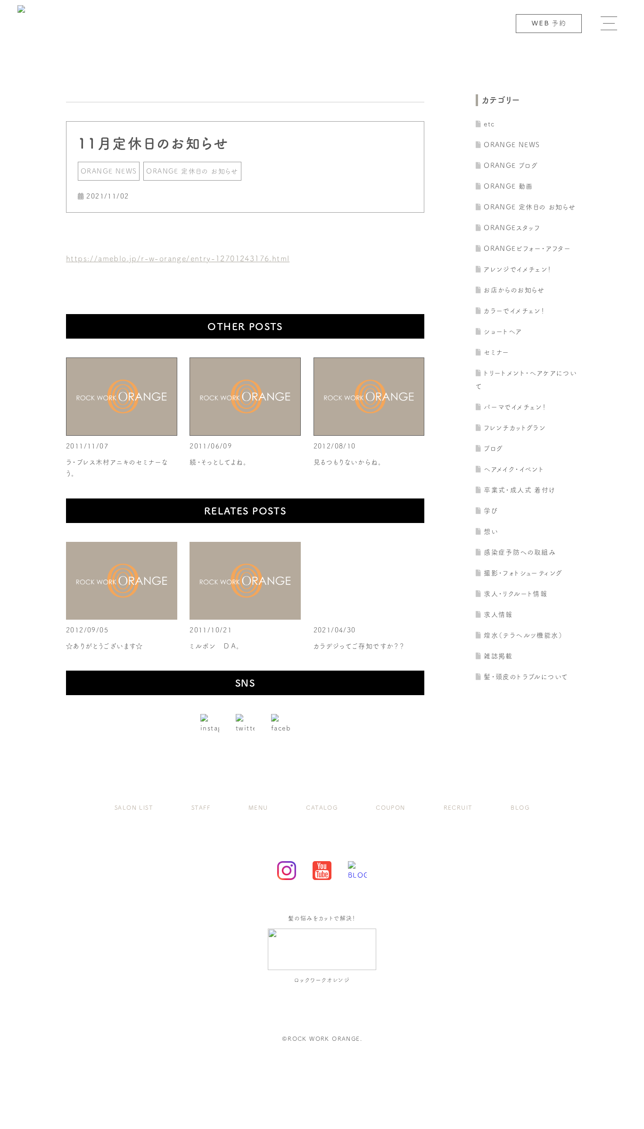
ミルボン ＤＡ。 (215, 646)
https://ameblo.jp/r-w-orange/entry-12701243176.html (177, 258)
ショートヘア (503, 331)
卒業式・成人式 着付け (519, 490)
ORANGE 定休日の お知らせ (192, 171)
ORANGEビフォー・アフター (527, 248)
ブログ (493, 448)
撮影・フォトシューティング (523, 573)
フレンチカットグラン (515, 427)
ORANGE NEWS (109, 171)
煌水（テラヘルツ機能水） (523, 635)
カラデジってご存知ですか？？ (359, 646)
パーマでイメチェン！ (515, 407)
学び (491, 510)
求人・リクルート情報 (515, 593)
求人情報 (498, 614)
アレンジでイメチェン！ (518, 269)
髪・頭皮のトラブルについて (526, 676)
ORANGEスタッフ (512, 227)
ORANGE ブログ (511, 165)
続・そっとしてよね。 (218, 462)
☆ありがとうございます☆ (104, 646)
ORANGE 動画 (508, 186)
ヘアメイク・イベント (514, 469)
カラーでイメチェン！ (514, 310)
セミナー (497, 352)
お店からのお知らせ (514, 290)
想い (491, 531)
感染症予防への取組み (520, 552)
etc (489, 124)
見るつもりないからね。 (348, 462)
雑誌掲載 (498, 656)
